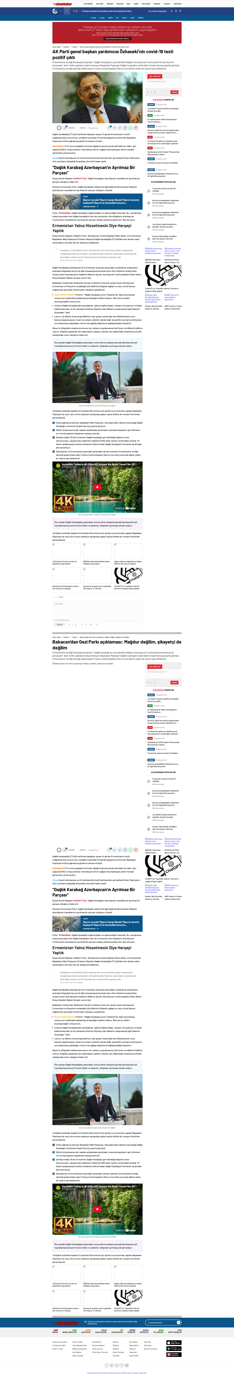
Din (117, 18)
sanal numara (77, 1356)
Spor (129, 4)
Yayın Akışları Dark (79, 1345)
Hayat (132, 18)
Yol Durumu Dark (59, 1345)
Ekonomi (120, 4)
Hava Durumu (101, 1331)
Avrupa (102, 18)
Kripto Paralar (175, 1331)
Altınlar (116, 1342)
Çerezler (117, 1373)
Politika (140, 18)
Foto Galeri (146, 4)
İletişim (98, 1373)
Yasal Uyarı (143, 1373)
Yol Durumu (158, 1331)
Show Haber (56, 47)
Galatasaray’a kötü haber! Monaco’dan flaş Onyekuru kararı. (107, 11)
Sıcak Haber (134, 1356)
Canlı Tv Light (57, 1349)
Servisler (99, 4)
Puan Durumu (117, 1331)
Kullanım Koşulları (132, 1373)
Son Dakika (88, 4)
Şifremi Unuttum (150, 1349)
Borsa (55, 1331)
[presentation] (61, 11)
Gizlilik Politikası (107, 1373)
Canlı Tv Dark (77, 1342)
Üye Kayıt (147, 1345)
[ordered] (82, 624)
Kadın (136, 4)
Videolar (157, 4)
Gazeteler (178, 4)
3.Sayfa (93, 18)
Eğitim (124, 18)
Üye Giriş (147, 1342)
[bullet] (85, 624)
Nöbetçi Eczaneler (79, 1349)
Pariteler (144, 1331)
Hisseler (131, 1331)
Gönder (60, 624)
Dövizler (116, 1345)
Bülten (110, 18)
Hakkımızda (91, 1373)
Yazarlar (167, 4)
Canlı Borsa (96, 1342)
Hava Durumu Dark (59, 1342)
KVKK (123, 1373)
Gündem (110, 4)
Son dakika (157, 11)
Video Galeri (134, 1345)
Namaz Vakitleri (70, 1331)
